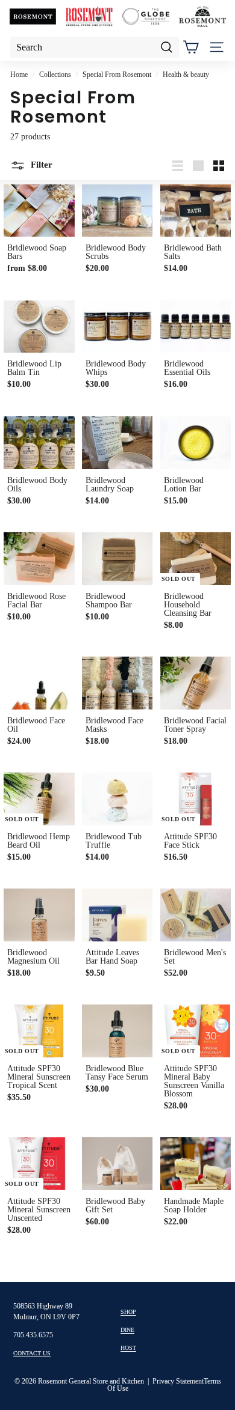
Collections (55, 74)
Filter (40, 165)
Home (19, 74)
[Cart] (191, 47)
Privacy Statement (178, 1381)
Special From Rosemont (117, 74)
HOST (128, 1348)
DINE (127, 1329)
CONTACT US (32, 1353)
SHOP (128, 1311)
